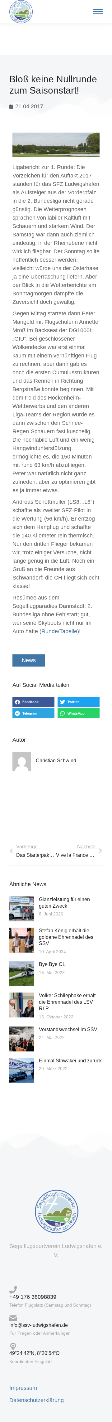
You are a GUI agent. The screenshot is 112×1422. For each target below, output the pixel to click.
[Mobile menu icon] (96, 11)
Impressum (23, 1388)
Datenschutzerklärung (36, 1400)
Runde (49, 631)
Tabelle (68, 631)
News (29, 660)
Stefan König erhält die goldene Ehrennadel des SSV (66, 937)
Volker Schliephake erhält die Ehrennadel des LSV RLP (67, 1002)
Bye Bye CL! (53, 964)
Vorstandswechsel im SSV (68, 1029)
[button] (33, 702)
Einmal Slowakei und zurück (70, 1060)
